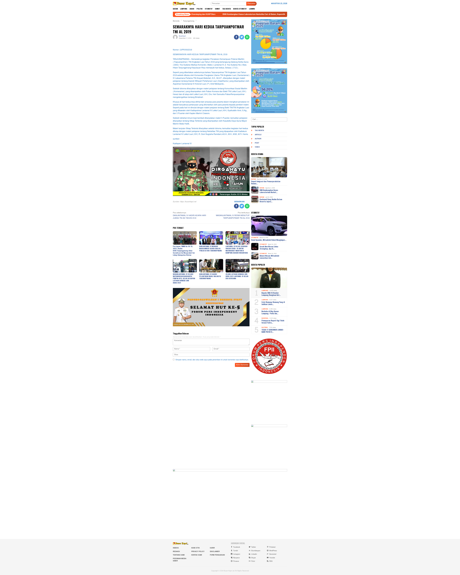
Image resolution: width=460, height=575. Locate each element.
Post (257, 143)
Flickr (253, 561)
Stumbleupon (255, 550)
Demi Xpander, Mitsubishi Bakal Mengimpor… (268, 240)
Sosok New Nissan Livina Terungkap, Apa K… (269, 247)
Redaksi (176, 551)
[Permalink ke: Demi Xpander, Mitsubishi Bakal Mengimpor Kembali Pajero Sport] (269, 226)
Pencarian (251, 3)
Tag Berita (259, 130)
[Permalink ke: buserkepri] (175, 37)
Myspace (236, 557)
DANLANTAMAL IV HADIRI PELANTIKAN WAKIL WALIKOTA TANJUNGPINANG (210, 276)
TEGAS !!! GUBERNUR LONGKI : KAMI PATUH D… (273, 331)
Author (258, 138)
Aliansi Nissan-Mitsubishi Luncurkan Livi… (269, 257)
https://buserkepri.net (188, 201)
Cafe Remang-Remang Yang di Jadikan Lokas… (273, 303)
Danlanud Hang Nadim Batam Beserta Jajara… (271, 200)
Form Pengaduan (217, 555)
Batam (253, 179)
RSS (271, 561)
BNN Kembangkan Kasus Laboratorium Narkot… (269, 191)
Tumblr (235, 550)
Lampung (265, 290)
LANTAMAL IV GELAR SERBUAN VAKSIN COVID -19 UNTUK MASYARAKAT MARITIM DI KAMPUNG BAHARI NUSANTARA (237, 249)
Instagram (236, 554)
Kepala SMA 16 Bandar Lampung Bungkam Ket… (271, 294)
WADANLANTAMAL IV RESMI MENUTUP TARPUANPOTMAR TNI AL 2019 (233, 215)
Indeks (176, 548)
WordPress (273, 550)
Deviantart (272, 554)
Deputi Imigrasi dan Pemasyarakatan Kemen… (265, 182)
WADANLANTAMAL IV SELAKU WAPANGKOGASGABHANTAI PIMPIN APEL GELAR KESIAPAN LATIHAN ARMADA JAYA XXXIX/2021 (184, 278)
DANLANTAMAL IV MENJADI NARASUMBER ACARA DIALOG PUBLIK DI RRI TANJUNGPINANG (210, 248)
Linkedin (254, 554)
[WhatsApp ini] (247, 37)
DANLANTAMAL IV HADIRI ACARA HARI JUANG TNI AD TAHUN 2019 (189, 215)
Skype (253, 557)
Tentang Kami (179, 555)
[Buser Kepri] (184, 4)
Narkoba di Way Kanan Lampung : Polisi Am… (270, 312)
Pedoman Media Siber (179, 559)
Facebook (236, 547)
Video (257, 147)
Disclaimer (215, 551)
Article (258, 134)
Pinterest (272, 547)
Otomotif (254, 237)
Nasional (265, 318)
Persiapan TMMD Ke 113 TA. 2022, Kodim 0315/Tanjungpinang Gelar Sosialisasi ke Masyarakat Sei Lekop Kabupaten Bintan (184, 250)
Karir (212, 548)
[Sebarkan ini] (236, 37)
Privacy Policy (197, 551)
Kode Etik (195, 548)
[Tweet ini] (241, 37)
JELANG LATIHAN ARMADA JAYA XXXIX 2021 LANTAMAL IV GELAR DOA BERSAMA (237, 276)
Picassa (236, 561)
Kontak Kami (196, 555)
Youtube (272, 557)
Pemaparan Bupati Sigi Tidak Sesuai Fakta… (273, 321)
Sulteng (265, 327)
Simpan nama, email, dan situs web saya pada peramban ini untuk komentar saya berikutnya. (212, 359)
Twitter (253, 547)
